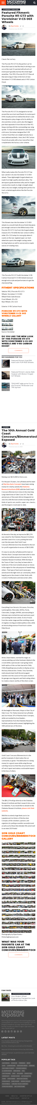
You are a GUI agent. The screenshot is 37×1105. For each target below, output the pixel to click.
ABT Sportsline (19, 1086)
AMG (13, 1073)
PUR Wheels (6, 1084)
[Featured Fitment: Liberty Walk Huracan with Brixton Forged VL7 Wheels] (6, 375)
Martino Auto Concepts (12, 484)
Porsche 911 (6, 1081)
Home (7, 1096)
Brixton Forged (22, 1078)
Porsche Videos (7, 1086)
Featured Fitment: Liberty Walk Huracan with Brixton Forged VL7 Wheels (23, 374)
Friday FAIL (28, 1073)
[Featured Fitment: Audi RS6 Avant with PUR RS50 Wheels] (6, 364)
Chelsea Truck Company (20, 1084)
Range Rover (15, 1076)
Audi (3, 1065)
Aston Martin (26, 1076)
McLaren (20, 1073)
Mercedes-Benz (22, 1065)
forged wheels (21, 1068)
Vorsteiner (11, 1078)
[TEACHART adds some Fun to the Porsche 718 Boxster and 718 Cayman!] (6, 387)
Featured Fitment (8, 1068)
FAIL (23, 1071)
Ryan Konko (15, 26)
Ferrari (31, 1065)
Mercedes (17, 1071)
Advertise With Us (26, 1096)
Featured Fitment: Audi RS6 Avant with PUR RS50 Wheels (22, 361)
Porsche (14, 1063)
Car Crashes (6, 1073)
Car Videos (5, 1063)
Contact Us (25, 1098)
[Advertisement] (18, 406)
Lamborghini (11, 1065)
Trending (22, 1063)
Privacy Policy (14, 1098)
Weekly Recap (25, 1081)
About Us (14, 1096)
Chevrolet (5, 1076)
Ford (4, 1078)
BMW (28, 1063)
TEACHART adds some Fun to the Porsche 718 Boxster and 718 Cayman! (22, 385)
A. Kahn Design (7, 1071)
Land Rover (15, 1081)
